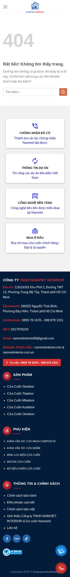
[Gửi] (63, 92)
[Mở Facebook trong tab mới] (7, 538)
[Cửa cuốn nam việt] (35, 7)
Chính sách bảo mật (21, 509)
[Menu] (5, 7)
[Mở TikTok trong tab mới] (26, 538)
